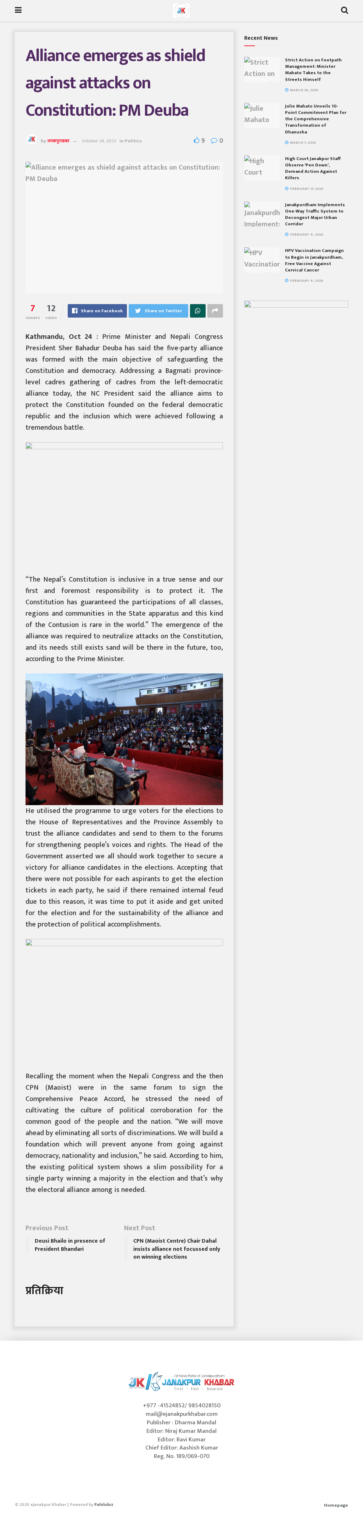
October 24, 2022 (99, 141)
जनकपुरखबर (58, 141)
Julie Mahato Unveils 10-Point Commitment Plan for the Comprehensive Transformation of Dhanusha (315, 119)
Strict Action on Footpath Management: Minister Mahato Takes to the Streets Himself (313, 69)
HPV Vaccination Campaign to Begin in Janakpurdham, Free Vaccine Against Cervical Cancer (314, 260)
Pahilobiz (103, 1504)
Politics (133, 141)
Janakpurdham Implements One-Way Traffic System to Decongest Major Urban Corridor (315, 214)
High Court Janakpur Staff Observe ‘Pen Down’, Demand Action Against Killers (313, 168)
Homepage (336, 1505)
